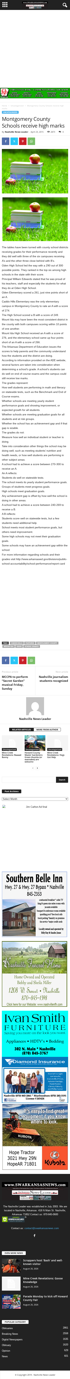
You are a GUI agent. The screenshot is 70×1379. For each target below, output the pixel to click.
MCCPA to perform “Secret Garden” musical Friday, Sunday (15, 682)
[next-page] (37, 768)
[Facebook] (5, 141)
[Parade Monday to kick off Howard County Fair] (11, 1302)
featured (30, 643)
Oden (19, 646)
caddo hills (16, 643)
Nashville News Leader (16, 131)
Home (4, 105)
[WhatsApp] (31, 141)
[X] (14, 141)
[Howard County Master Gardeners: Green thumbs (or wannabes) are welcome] (35, 743)
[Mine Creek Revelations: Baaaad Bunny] (12, 743)
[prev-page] (33, 768)
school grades (32, 646)
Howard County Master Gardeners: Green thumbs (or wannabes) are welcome (34, 757)
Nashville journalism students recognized (53, 679)
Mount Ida (8, 646)
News (5, 1356)
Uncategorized (17, 105)
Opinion (6, 1350)
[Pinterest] (23, 141)
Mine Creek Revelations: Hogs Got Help (55, 755)
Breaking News (10, 1333)
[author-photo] (35, 706)
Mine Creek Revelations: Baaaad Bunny (11, 755)
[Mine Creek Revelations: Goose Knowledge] (11, 1284)
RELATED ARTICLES (21, 729)
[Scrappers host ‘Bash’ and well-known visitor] (11, 1266)
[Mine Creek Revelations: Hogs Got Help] (57, 743)
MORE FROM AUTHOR (47, 729)
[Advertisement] (35, 47)
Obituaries (7, 1328)
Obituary (6, 1345)
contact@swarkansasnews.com (41, 1228)
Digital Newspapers (12, 1339)
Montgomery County (47, 643)
